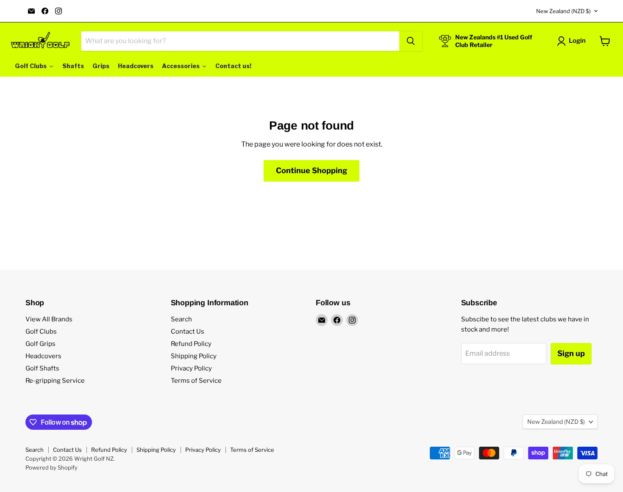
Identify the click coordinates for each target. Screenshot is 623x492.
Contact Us (187, 331)
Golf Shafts (42, 368)
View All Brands (48, 319)
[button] (573, 41)
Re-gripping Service (55, 380)
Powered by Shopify (51, 467)
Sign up (571, 353)
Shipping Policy (194, 356)
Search (181, 319)
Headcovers (43, 356)
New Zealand (563, 11)
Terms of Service (196, 380)
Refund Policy (191, 344)
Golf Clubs (41, 331)
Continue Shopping (311, 170)
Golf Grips (40, 344)
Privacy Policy (191, 368)
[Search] (410, 41)
